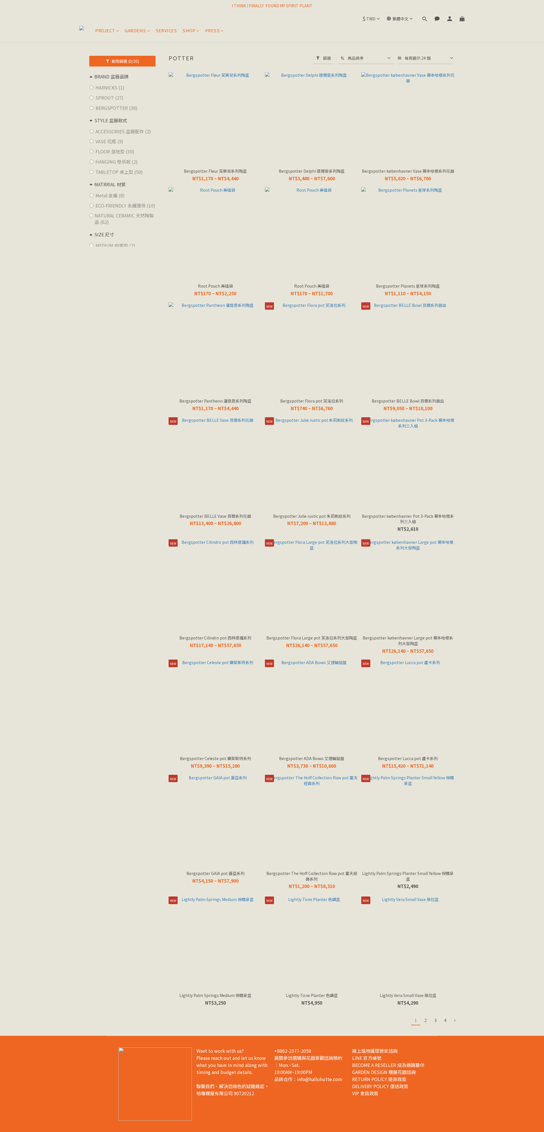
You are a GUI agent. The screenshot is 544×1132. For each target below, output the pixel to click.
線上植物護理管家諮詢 (375, 1050)
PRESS (212, 30)
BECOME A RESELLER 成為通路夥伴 (388, 1065)
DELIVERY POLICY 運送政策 (380, 1086)
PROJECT (105, 30)
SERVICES (166, 30)
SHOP (188, 30)
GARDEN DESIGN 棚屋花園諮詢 (384, 1072)
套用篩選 (124, 61)
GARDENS (135, 30)
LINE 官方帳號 (366, 1057)
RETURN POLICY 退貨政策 (379, 1079)
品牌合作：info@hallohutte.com (308, 1079)
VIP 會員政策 (365, 1093)
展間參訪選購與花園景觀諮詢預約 (308, 1057)
